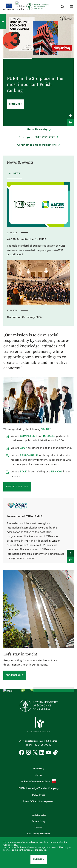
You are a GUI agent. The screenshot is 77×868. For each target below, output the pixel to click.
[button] (70, 115)
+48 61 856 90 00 (42, 744)
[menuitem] (38, 129)
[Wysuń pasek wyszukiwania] (62, 7)
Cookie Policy (10, 844)
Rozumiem (38, 859)
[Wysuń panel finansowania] (3, 21)
